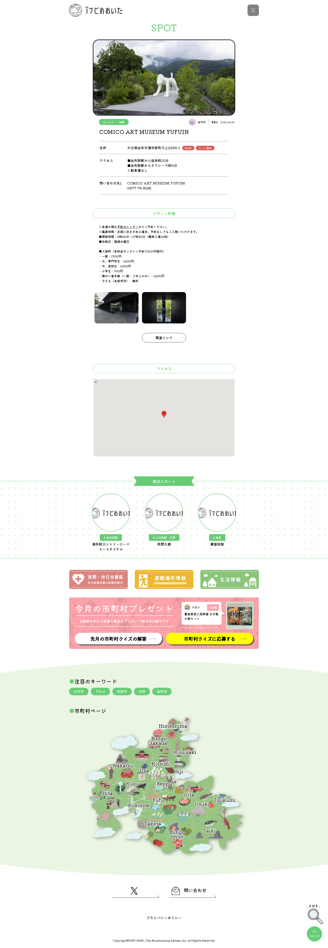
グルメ (100, 691)
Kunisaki (185, 751)
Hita (107, 792)
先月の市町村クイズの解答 (118, 638)
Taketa (152, 823)
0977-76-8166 (139, 187)
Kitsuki (161, 763)
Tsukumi (225, 799)
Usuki (202, 803)
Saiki (209, 830)
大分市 (79, 691)
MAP (188, 148)
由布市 (162, 691)
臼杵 (142, 691)
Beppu (164, 783)
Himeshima (173, 725)
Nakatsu (123, 765)
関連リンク (164, 337)
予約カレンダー (127, 226)
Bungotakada (159, 740)
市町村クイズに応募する (209, 638)
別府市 (122, 691)
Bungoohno (177, 834)
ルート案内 (205, 148)
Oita (189, 794)
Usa (144, 770)
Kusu (132, 783)
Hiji (178, 771)
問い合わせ (195, 890)
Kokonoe (139, 804)
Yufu (158, 799)
